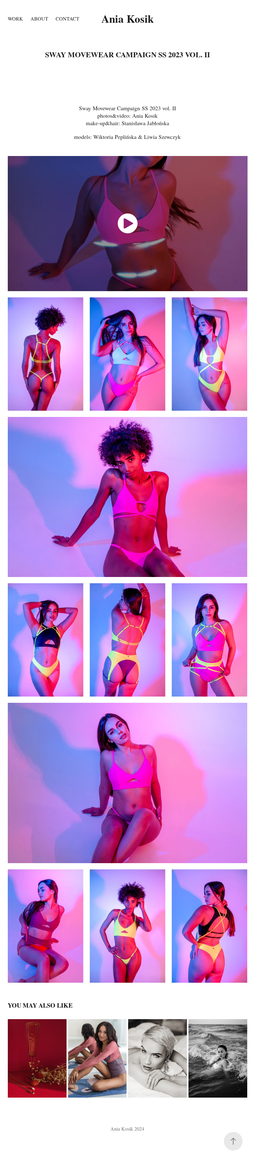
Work (15, 18)
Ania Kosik (127, 18)
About (39, 18)
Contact (67, 18)
